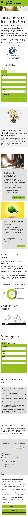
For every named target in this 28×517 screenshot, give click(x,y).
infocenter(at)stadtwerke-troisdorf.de (11, 458)
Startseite (3, 13)
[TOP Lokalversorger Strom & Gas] (16, 448)
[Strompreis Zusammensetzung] (14, 293)
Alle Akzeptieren (15, 506)
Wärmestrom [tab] (11, 72)
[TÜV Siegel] (24, 448)
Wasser (2, 474)
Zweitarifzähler (6, 94)
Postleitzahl (4, 75)
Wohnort (4, 80)
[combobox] (14, 82)
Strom (2, 470)
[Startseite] (13, 4)
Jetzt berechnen (14, 98)
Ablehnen (15, 510)
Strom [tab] (3, 72)
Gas (1, 472)
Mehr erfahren (21, 246)
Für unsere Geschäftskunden (18, 197)
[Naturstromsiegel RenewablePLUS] (14, 53)
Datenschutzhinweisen (7, 502)
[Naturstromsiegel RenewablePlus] (20, 448)
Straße (3, 84)
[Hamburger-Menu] (2, 2)
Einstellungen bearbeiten (15, 513)
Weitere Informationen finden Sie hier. (13, 433)
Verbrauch (4, 89)
